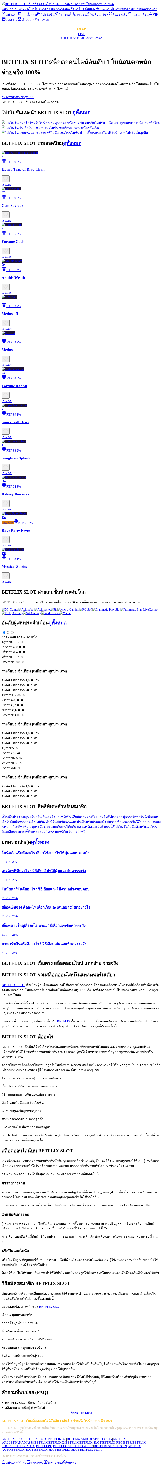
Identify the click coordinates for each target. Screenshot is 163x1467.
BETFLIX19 (61, 1446)
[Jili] (54, 609)
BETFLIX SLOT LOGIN (110, 1446)
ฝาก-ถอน (60, 9)
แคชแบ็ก (31, 637)
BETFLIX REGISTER (117, 1442)
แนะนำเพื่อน (108, 9)
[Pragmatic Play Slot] (106, 609)
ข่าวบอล (140, 9)
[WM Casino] (50, 613)
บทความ (128, 9)
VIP (119, 9)
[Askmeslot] (42, 609)
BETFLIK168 (57, 1439)
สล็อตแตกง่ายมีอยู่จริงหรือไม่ (25, 1407)
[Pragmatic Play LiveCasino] (139, 609)
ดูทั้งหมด (81, 112)
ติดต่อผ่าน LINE (81, 1412)
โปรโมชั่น (36, 9)
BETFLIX (63, 1021)
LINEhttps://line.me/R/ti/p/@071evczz (81, 35)
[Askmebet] (26, 609)
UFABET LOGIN (100, 1439)
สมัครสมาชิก (11, 97)
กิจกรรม (48, 9)
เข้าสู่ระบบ (27, 97)
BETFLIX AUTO (36, 1439)
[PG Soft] (85, 609)
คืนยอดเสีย (92, 9)
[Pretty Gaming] (12, 613)
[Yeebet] (65, 613)
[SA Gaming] (32, 613)
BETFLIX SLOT (50, 1306)
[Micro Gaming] (68, 609)
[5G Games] (10, 609)
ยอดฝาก (7, 637)
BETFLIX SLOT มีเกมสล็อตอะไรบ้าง (30, 1402)
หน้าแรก (8, 9)
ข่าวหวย (151, 9)
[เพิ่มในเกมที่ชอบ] (6, 178)
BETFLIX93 (56, 1442)
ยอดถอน (19, 637)
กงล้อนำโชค (76, 9)
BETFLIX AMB (77, 1439)
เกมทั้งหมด (21, 9)
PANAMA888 (24, 1442)
